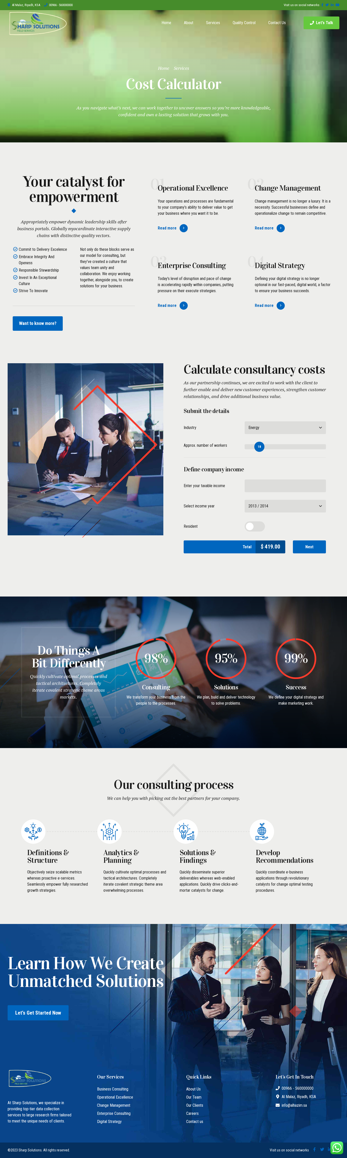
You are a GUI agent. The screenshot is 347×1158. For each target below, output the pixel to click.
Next (309, 546)
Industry (190, 427)
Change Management (113, 1105)
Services (213, 22)
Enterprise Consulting (114, 1113)
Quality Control (244, 22)
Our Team (193, 1097)
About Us (193, 1089)
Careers (192, 1113)
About (188, 22)
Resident (191, 526)
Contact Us (277, 22)
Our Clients (194, 1105)
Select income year (199, 506)
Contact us (194, 1121)
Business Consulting (112, 1089)
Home (166, 22)
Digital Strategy (109, 1121)
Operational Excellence (115, 1097)
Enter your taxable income (204, 485)
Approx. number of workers (205, 445)
